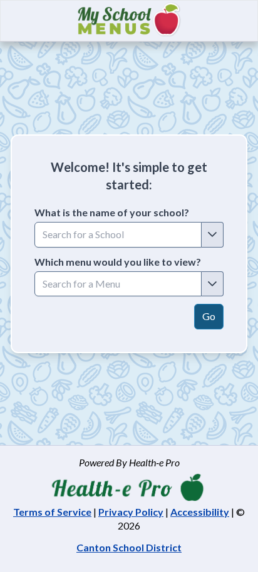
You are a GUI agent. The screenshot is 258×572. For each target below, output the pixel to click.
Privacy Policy (130, 512)
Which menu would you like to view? (117, 262)
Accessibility (199, 512)
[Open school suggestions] (213, 234)
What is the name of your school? (111, 212)
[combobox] (118, 234)
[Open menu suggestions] (213, 283)
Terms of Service (52, 512)
